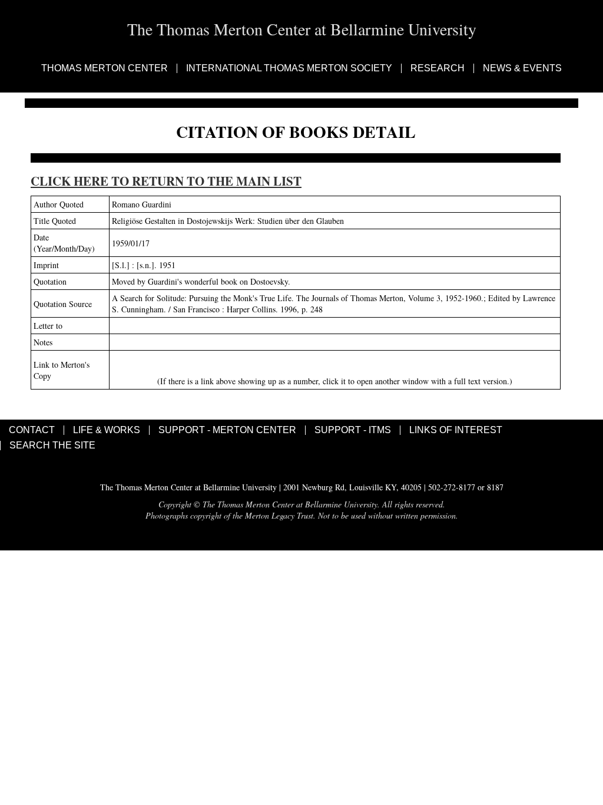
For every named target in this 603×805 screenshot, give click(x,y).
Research (437, 68)
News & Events (522, 68)
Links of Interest (455, 430)
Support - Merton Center (227, 430)
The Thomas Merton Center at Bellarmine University (301, 29)
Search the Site (52, 445)
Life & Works (106, 430)
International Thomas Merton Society (289, 68)
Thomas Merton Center (104, 68)
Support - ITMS (352, 430)
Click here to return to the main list (166, 181)
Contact (32, 430)
